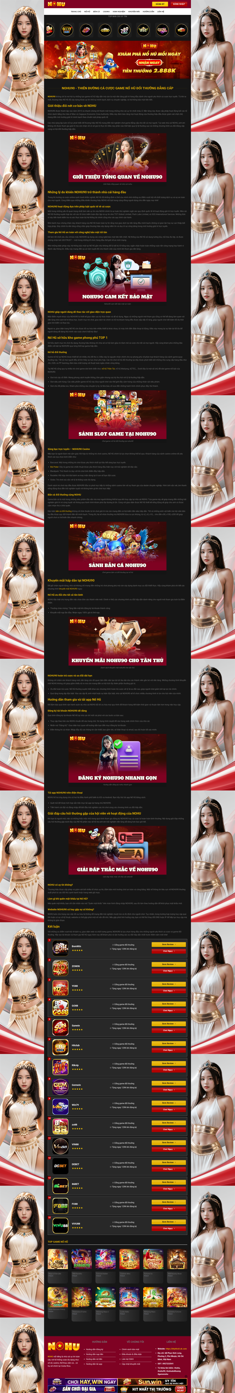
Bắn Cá (96, 11)
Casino (106, 11)
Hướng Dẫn (148, 11)
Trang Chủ (76, 11)
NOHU (50, 1356)
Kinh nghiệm (119, 11)
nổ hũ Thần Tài (108, 369)
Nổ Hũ (87, 11)
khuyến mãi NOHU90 (68, 589)
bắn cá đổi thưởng (64, 511)
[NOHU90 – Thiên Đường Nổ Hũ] (58, 4)
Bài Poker (54, 467)
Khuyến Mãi (134, 11)
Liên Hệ (160, 11)
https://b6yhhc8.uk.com (176, 1349)
